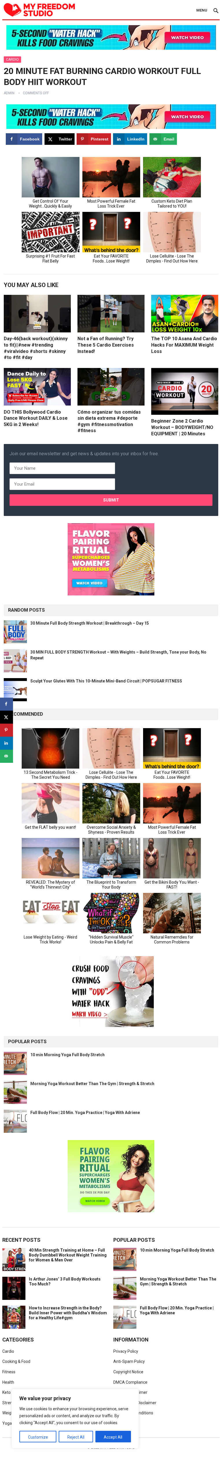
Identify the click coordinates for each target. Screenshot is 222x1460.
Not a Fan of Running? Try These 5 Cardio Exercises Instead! (105, 345)
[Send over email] (6, 756)
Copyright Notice (128, 1372)
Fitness (8, 1372)
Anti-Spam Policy (129, 1361)
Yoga (7, 1423)
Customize (38, 1437)
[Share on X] (6, 716)
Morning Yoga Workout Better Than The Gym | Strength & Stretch (92, 1083)
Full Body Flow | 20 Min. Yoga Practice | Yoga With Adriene (85, 1112)
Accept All (113, 1437)
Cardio (12, 60)
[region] (75, 1418)
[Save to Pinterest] (6, 730)
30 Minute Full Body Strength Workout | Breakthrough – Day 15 (89, 623)
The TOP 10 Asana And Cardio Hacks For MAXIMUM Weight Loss (184, 345)
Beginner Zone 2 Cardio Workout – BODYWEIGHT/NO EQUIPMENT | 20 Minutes (182, 427)
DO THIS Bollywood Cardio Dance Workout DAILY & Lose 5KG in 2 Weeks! (36, 418)
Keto (6, 1392)
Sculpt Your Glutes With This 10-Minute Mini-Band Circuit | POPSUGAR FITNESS (106, 681)
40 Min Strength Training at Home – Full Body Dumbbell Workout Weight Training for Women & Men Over (68, 1255)
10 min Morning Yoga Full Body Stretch (67, 1054)
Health (8, 1382)
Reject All (75, 1437)
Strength (10, 1402)
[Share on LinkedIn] (6, 743)
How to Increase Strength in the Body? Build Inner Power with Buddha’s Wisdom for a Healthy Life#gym (68, 1313)
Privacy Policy (125, 1351)
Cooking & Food (16, 1361)
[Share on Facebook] (6, 703)
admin (9, 93)
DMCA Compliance (130, 1382)
